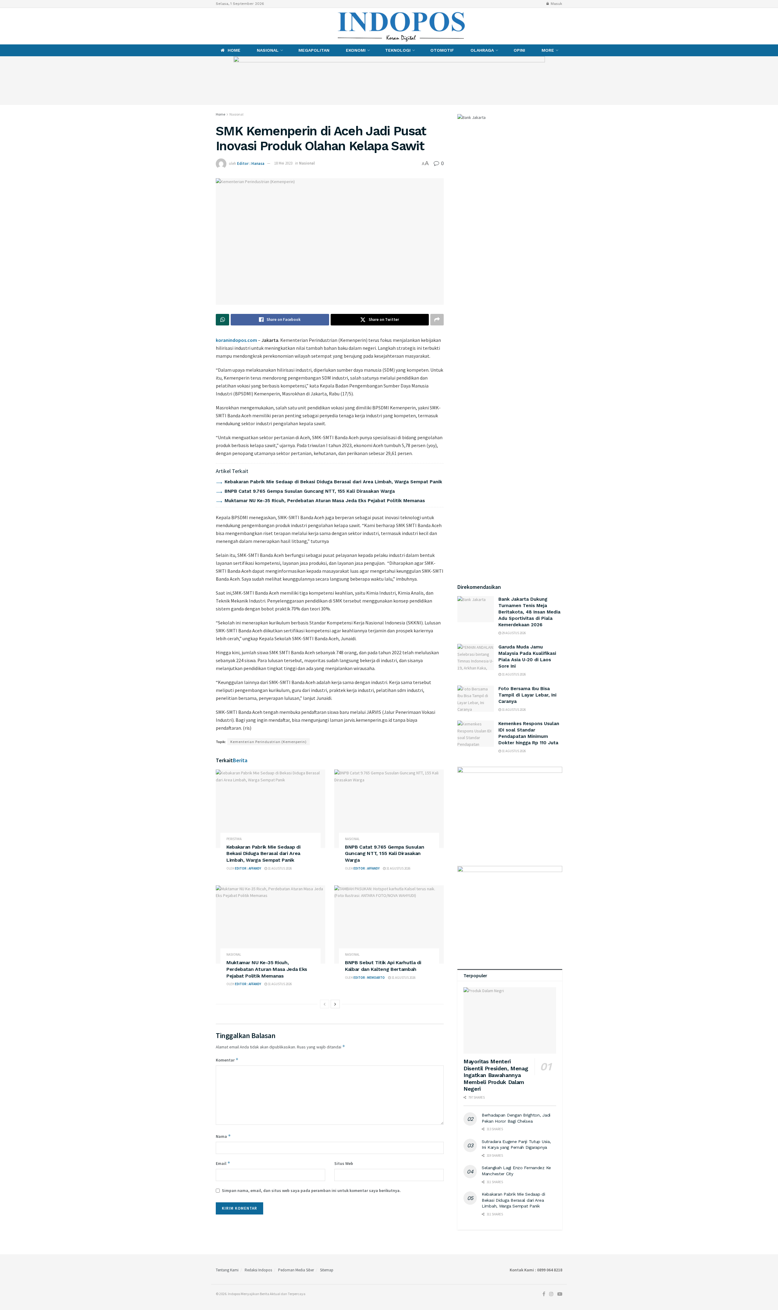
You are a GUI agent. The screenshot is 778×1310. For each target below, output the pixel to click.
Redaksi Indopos (258, 1270)
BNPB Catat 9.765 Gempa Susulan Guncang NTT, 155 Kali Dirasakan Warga (310, 491)
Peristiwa (234, 839)
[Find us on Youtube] (238, 26)
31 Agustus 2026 (279, 868)
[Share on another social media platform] (437, 319)
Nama (223, 1136)
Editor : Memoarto (369, 977)
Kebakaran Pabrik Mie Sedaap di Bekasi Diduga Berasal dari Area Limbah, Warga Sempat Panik (333, 482)
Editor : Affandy (248, 868)
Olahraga (482, 50)
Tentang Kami (227, 1270)
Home (234, 50)
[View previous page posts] (324, 1004)
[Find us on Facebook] (217, 26)
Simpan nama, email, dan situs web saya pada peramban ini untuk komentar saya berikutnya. (311, 1190)
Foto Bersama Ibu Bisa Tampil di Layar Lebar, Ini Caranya (527, 695)
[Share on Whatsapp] (222, 319)
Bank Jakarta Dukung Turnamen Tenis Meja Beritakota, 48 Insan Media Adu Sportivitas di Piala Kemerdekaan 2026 (529, 611)
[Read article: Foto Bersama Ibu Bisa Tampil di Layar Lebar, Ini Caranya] (475, 699)
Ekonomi (356, 50)
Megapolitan (313, 50)
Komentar (227, 1060)
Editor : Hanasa (250, 163)
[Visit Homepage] (401, 26)
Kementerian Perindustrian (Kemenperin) (268, 741)
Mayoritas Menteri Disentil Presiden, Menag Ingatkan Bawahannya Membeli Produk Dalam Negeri (495, 1075)
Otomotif (442, 50)
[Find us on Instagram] (227, 26)
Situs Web (343, 1163)
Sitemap (326, 1270)
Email (223, 1163)
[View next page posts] (335, 1004)
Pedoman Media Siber (296, 1270)
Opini (519, 50)
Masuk (555, 4)
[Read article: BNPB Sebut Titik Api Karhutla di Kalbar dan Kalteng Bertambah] (389, 924)
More (548, 50)
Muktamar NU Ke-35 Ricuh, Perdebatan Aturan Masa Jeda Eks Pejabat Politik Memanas (325, 500)
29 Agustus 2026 (513, 633)
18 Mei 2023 (283, 163)
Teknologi (398, 50)
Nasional (268, 50)
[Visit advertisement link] (389, 80)
